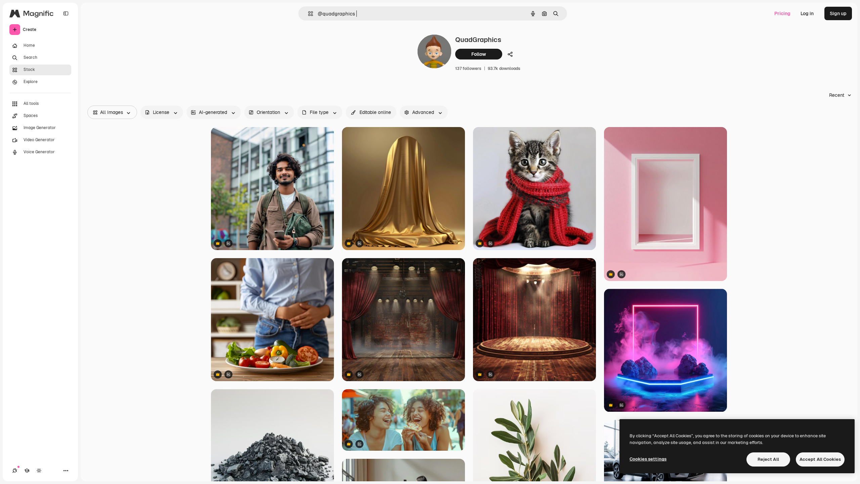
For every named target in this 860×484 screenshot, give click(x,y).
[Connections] (14, 470)
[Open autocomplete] (308, 13)
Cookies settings (648, 459)
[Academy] (27, 470)
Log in (807, 13)
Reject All (768, 459)
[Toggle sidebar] (65, 13)
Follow (478, 54)
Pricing (782, 13)
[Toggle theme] (39, 470)
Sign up (838, 13)
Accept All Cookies (820, 459)
